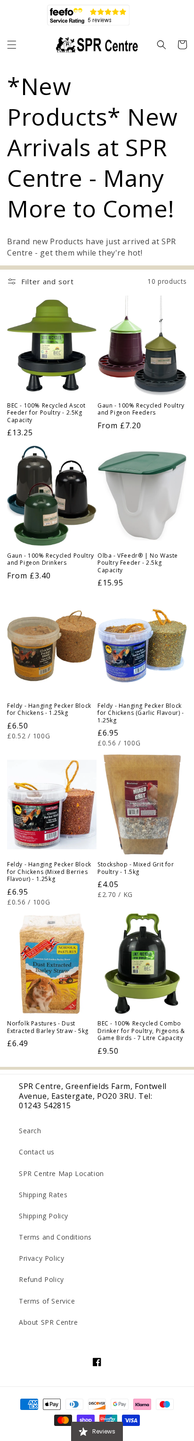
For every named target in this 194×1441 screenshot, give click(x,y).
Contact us (37, 1151)
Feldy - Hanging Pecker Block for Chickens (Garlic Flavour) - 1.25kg (140, 713)
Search (30, 1130)
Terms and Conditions (55, 1237)
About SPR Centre (48, 1322)
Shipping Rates (43, 1194)
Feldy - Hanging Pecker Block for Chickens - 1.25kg (49, 709)
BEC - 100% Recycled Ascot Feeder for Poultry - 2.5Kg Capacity (46, 413)
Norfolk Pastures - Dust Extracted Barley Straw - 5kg (48, 1027)
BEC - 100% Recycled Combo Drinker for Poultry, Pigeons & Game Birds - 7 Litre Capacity (141, 1031)
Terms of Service (47, 1301)
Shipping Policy (43, 1215)
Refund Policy (41, 1279)
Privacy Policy (41, 1258)
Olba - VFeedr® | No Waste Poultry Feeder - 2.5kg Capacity (137, 563)
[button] (11, 44)
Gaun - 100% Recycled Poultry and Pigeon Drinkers (50, 559)
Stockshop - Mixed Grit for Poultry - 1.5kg (135, 868)
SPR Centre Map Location (61, 1173)
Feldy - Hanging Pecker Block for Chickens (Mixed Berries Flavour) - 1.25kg (49, 872)
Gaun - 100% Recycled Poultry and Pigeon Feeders (141, 409)
